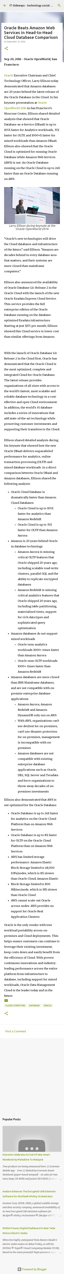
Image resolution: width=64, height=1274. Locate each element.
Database (34, 1005)
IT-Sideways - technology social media (34, 5)
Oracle (8, 75)
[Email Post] (6, 1002)
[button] (6, 48)
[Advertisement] (32, 1075)
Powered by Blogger (34, 1269)
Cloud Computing (15, 1005)
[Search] (59, 5)
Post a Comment (15, 1031)
